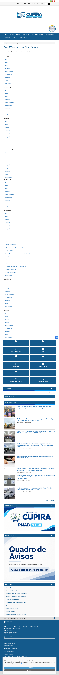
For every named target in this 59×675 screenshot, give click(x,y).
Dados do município (8, 642)
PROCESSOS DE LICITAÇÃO (43, 358)
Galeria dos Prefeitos (8, 647)
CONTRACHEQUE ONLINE (16, 358)
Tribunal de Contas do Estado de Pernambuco (16, 596)
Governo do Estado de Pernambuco (14, 593)
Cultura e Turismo (8, 644)
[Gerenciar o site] (54, 621)
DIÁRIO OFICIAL (16, 366)
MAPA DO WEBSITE (43, 373)
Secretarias (7, 68)
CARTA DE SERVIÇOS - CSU (43, 343)
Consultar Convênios (10, 613)
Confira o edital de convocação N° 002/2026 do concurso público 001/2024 (35, 456)
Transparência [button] (49, 34)
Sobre (6, 80)
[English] (52, 1)
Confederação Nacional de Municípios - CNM (16, 604)
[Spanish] (54, 1)
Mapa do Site (32, 3)
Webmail (7, 260)
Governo (7, 65)
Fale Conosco (23, 37)
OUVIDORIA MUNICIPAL (16, 351)
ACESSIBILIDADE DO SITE (43, 381)
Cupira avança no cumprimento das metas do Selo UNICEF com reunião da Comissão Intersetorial (36, 469)
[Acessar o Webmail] (52, 621)
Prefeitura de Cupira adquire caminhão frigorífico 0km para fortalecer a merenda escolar (34, 488)
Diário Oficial (8, 257)
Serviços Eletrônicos (10, 71)
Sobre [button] (15, 37)
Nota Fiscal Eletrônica (10, 269)
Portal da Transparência (10, 244)
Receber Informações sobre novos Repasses (16, 616)
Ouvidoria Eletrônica (10, 251)
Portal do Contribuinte (10, 272)
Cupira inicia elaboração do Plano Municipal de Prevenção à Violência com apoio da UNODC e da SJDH (36, 432)
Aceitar (31, 667)
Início (6, 34)
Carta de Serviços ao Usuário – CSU (14, 247)
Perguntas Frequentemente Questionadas (15, 266)
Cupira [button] (11, 34)
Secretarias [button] (26, 34)
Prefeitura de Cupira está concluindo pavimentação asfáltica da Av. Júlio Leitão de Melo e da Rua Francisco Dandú (35, 445)
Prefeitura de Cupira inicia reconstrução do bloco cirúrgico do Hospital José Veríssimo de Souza (36, 419)
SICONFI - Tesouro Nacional (12, 610)
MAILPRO (16, 373)
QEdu (7, 607)
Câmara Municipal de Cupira (12, 590)
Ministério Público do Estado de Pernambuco (16, 599)
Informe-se (7, 77)
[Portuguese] (51, 1)
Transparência (8, 74)
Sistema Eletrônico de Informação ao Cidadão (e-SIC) (18, 254)
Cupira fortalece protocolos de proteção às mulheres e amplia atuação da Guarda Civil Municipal (34, 407)
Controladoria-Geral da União (12, 601)
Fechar (31, 670)
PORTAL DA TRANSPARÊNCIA (16, 343)
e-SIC (43, 351)
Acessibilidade (41, 3)
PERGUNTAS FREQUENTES (16, 381)
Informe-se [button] (7, 37)
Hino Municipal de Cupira (9, 645)
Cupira (6, 62)
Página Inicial (8, 43)
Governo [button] (18, 34)
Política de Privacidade (26, 663)
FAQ (26, 3)
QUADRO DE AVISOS (43, 366)
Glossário (20, 3)
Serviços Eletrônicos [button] (37, 34)
